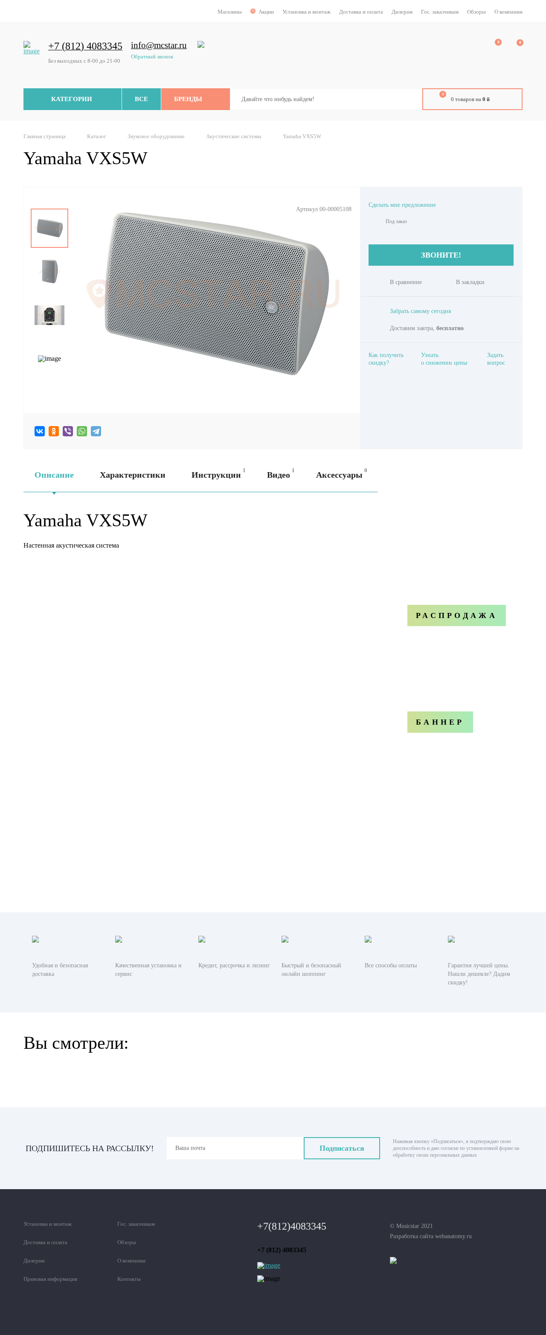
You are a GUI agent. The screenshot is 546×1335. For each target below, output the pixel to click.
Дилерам (402, 12)
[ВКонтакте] (40, 431)
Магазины (230, 12)
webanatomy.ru (453, 1236)
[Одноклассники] (54, 431)
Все (141, 99)
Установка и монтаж (306, 12)
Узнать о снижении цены (444, 359)
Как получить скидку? (386, 359)
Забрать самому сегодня (420, 311)
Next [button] (50, 384)
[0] (492, 47)
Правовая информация (50, 1279)
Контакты (129, 1279)
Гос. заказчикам (440, 12)
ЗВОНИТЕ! (441, 255)
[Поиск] (409, 99)
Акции (266, 12)
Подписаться (341, 1148)
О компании (508, 12)
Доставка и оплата (361, 12)
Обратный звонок (152, 56)
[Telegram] (96, 431)
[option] (49, 228)
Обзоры (476, 12)
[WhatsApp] (82, 431)
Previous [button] (50, 202)
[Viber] (68, 431)
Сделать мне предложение (402, 205)
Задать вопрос (496, 359)
